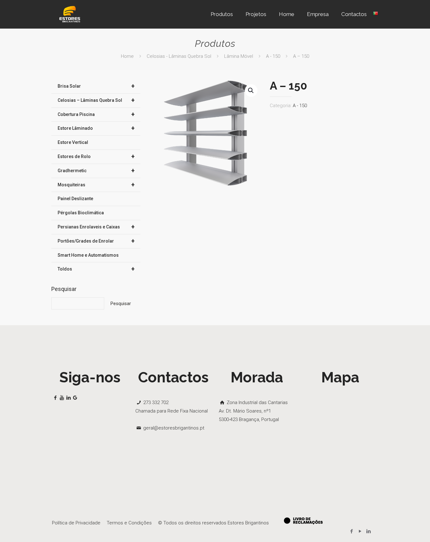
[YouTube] (360, 531)
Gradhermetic (96, 170)
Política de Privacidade (76, 523)
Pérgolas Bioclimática (81, 212)
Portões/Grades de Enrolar (96, 241)
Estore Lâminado (96, 128)
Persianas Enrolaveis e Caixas (96, 227)
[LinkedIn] (368, 531)
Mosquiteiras (96, 185)
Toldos (96, 269)
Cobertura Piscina (96, 114)
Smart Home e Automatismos (88, 255)
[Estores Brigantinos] (69, 14)
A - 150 (273, 56)
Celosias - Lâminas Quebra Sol (179, 56)
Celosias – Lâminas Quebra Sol (96, 100)
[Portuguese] (375, 14)
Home (127, 56)
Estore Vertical (73, 142)
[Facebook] (351, 531)
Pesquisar (63, 289)
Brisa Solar (96, 86)
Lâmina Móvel (238, 56)
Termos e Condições (129, 523)
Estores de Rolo (96, 156)
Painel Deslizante (75, 198)
